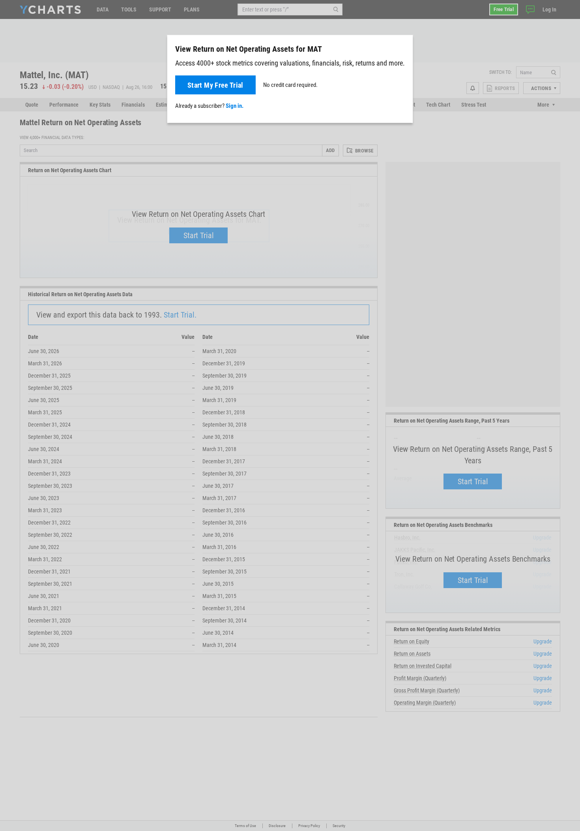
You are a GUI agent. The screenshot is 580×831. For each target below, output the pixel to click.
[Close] (403, 47)
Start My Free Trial (215, 85)
